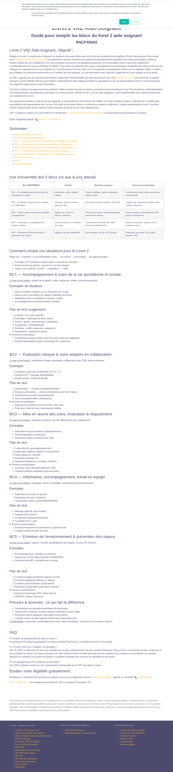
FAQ (17, 160)
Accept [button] (124, 22)
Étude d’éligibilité (23, 164)
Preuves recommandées (23, 335)
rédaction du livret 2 (125, 78)
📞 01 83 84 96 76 (143, 677)
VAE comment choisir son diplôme (29, 733)
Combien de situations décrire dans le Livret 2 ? (34, 638)
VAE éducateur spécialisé (25, 758)
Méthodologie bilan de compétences (80, 733)
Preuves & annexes (24, 157)
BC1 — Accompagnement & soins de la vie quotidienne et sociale (46, 141)
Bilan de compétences (74, 730)
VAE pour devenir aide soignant (30, 59)
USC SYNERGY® (18, 682)
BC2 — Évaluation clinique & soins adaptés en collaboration (44, 144)
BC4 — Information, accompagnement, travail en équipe (41, 151)
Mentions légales (127, 744)
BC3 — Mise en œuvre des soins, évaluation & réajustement (44, 147)
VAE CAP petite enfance (25, 753)
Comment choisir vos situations (30, 138)
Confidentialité (126, 741)
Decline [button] (136, 22)
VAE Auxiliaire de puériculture (27, 750)
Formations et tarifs (128, 736)
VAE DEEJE (20, 767)
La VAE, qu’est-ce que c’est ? (27, 730)
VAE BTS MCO (21, 764)
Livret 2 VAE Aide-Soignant (26, 744)
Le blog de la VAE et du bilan (132, 730)
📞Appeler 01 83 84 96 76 (48, 119)
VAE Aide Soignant (23, 739)
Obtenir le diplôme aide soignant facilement (33, 736)
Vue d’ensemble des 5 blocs (28, 134)
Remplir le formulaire (102, 677)
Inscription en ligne (85, 113)
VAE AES (18, 756)
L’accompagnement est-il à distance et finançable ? (36, 662)
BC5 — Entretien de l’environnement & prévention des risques (44, 154)
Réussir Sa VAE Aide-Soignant (28, 741)
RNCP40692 (86, 42)
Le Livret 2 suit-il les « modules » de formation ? (34, 647)
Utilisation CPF (126, 739)
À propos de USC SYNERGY (132, 733)
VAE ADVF (19, 747)
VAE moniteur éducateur (25, 761)
